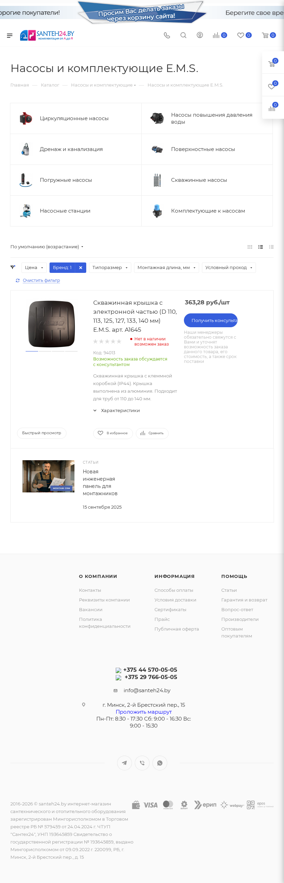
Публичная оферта (176, 629)
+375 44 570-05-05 (150, 670)
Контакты (90, 590)
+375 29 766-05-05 (151, 677)
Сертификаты (170, 609)
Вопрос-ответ (237, 609)
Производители (240, 619)
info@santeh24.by (147, 690)
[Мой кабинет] (200, 36)
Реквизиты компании (104, 600)
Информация (174, 576)
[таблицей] (271, 246)
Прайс (162, 619)
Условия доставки (175, 600)
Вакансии (91, 609)
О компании (98, 576)
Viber (142, 763)
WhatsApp (159, 763)
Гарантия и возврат (244, 600)
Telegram (124, 763)
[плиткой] (250, 246)
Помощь (234, 576)
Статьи (229, 590)
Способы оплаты (173, 590)
